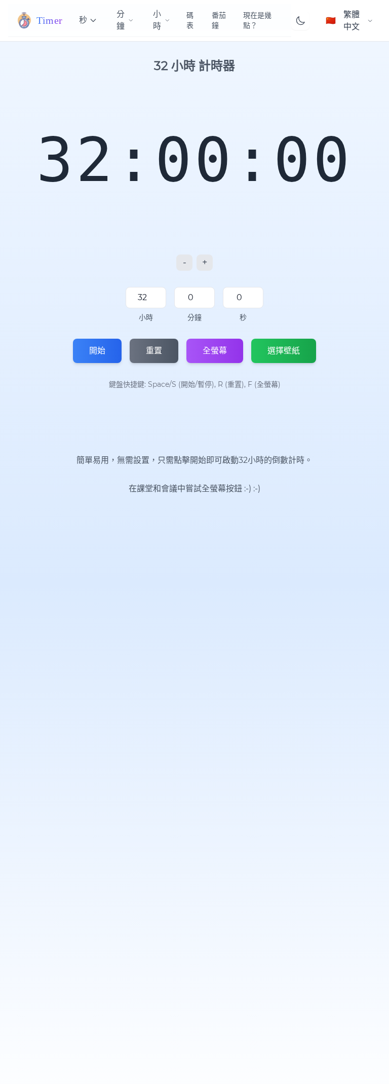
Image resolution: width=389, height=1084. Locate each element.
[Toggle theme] (300, 21)
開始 (97, 350)
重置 (154, 350)
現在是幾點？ (257, 20)
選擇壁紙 (283, 350)
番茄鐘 (219, 20)
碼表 (189, 20)
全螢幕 (215, 350)
